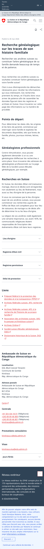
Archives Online (11, 325)
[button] (40, 473)
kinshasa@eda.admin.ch (12, 422)
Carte (4, 403)
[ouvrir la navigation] (40, 20)
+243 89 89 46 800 (10, 416)
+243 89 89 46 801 (10, 419)
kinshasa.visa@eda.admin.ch (14, 449)
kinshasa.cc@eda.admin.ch (14, 435)
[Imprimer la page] (35, 29)
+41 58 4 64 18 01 (9, 413)
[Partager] (41, 29)
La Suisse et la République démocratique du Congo (18, 21)
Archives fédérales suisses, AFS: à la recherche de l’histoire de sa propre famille (20, 312)
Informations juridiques (16, 534)
